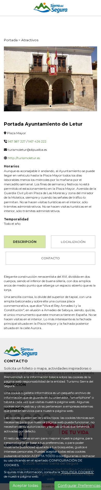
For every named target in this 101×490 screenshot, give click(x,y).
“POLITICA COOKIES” (77, 472)
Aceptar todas (25, 485)
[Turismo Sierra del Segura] (50, 9)
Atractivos (29, 40)
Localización (73, 242)
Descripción (25, 242)
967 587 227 (17, 141)
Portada (11, 40)
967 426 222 (37, 141)
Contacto (50, 258)
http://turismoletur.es (24, 158)
